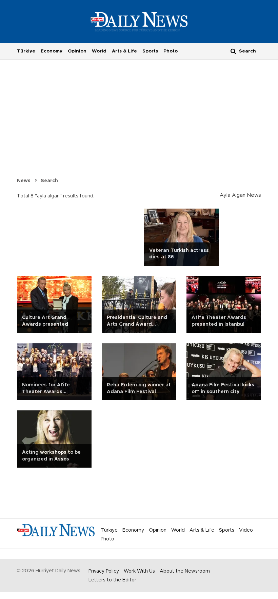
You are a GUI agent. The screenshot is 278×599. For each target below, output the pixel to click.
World (99, 51)
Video (246, 530)
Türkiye (26, 51)
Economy (51, 51)
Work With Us (139, 571)
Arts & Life (124, 51)
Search (49, 180)
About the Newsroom (185, 571)
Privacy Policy (103, 571)
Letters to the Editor (112, 580)
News (24, 180)
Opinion (77, 51)
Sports (150, 51)
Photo (170, 51)
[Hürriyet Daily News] (139, 21)
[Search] (233, 51)
